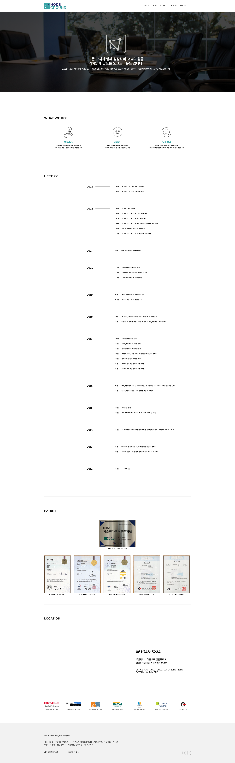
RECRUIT (184, 6)
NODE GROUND (150, 6)
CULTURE (173, 6)
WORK (162, 6)
